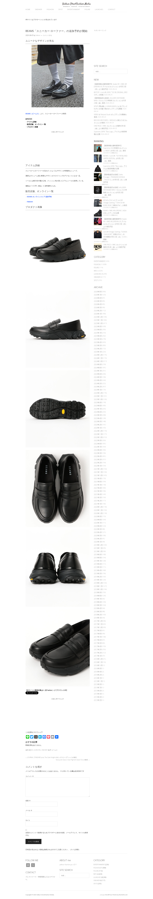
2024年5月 (98, 377)
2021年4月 (98, 494)
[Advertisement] (58, 147)
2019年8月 (98, 557)
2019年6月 (98, 564)
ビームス (54, 750)
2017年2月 (98, 653)
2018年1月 (98, 618)
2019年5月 (98, 567)
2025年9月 (98, 326)
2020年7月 (98, 523)
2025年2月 (98, 349)
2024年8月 (98, 368)
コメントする (47, 35)
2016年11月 (98, 662)
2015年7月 (98, 687)
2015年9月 (98, 684)
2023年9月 (98, 402)
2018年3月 (98, 611)
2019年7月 (98, 561)
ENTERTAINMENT (73, 9)
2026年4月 (98, 304)
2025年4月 (98, 342)
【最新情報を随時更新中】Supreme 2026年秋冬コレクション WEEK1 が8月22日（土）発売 (115, 148)
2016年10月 (98, 665)
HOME (28, 9)
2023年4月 (98, 418)
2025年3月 (98, 345)
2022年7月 (98, 447)
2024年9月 (98, 364)
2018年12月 (98, 583)
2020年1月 (98, 542)
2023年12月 (98, 393)
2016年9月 (98, 668)
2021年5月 (98, 491)
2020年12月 (98, 507)
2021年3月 (98, 497)
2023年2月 (98, 425)
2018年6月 (98, 602)
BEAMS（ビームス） (33, 114)
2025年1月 (98, 352)
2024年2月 (98, 386)
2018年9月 (98, 592)
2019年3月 (98, 573)
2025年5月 (98, 339)
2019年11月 (98, 548)
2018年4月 (98, 608)
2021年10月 (98, 475)
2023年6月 (98, 412)
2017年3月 (98, 649)
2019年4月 (98, 570)
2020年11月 (98, 510)
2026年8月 (98, 291)
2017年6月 (98, 640)
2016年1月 (98, 678)
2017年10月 (98, 627)
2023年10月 (98, 399)
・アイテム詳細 (31, 122)
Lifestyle (102, 895)
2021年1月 (98, 504)
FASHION (50, 9)
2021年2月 (98, 501)
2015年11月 (98, 681)
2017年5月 (98, 643)
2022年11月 (98, 434)
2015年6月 (98, 691)
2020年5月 (98, 529)
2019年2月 (98, 577)
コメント (30, 776)
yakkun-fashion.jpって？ (68, 864)
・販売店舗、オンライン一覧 (36, 124)
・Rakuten (29, 202)
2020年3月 (98, 535)
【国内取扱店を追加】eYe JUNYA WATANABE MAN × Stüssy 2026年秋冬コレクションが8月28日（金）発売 (110, 100)
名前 (28, 801)
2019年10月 (98, 551)
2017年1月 (98, 656)
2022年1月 (98, 466)
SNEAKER (38, 9)
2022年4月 (98, 456)
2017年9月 (98, 630)
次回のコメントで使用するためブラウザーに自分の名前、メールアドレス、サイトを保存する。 (57, 834)
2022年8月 (98, 444)
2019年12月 (98, 545)
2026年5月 (98, 301)
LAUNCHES (99, 9)
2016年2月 (98, 675)
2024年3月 (98, 383)
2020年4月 (98, 532)
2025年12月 (98, 317)
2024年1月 (98, 390)
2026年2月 (98, 310)
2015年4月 (98, 697)
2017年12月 (98, 621)
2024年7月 (98, 371)
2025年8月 (98, 329)
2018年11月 (98, 586)
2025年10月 (98, 323)
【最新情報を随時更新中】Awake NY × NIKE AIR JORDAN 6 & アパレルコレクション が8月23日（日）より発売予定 (110, 86)
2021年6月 (98, 488)
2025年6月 (98, 336)
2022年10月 (98, 437)
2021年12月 (98, 469)
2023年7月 (98, 409)
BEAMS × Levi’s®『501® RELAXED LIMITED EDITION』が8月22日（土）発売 (115, 158)
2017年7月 (98, 637)
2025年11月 (98, 320)
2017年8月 (98, 633)
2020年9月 (98, 516)
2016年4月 (98, 672)
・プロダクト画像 (32, 127)
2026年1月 (98, 314)
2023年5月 (98, 415)
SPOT (60, 9)
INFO (95, 271)
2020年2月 (98, 539)
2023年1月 (98, 428)
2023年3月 (98, 421)
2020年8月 (98, 520)
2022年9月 (98, 440)
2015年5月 (98, 694)
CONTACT (111, 9)
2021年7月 (98, 485)
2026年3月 (98, 307)
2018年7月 (98, 599)
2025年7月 (98, 333)
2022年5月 (98, 453)
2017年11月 (98, 624)
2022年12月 (98, 431)
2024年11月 (98, 358)
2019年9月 (98, 554)
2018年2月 (98, 615)
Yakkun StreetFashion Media (76, 4)
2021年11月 (98, 472)
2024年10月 (98, 361)
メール (29, 810)
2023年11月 (98, 396)
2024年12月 (98, 355)
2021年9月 (98, 478)
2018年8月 (98, 596)
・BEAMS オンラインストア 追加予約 (39, 197)
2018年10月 (98, 589)
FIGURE (87, 9)
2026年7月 (98, 295)
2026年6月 (98, 298)
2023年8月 (98, 405)
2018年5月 (98, 605)
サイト (28, 820)
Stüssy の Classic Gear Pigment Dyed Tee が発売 (73, 760)
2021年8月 (98, 481)
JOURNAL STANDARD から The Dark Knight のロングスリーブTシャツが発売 (51, 757)
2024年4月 (98, 380)
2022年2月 (98, 462)
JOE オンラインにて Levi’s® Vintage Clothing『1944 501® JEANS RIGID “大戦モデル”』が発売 (115, 202)
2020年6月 (98, 526)
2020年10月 (98, 513)
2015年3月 (98, 700)
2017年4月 (98, 646)
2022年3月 (98, 459)
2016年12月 (98, 659)
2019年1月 (98, 580)
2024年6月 (98, 374)
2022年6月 (98, 450)
